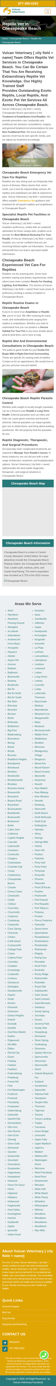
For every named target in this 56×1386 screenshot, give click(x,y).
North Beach (41, 813)
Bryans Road (15, 800)
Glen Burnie (14, 1131)
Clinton (11, 937)
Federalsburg (15, 1073)
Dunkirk (12, 1028)
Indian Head (14, 1234)
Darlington (13, 986)
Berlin (11, 718)
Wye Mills (40, 1230)
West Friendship (43, 1172)
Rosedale (40, 982)
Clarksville (13, 924)
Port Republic (42, 904)
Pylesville (40, 924)
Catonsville (14, 846)
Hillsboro (12, 1197)
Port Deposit (41, 900)
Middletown (41, 738)
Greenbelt (13, 1160)
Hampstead (14, 1176)
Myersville (40, 776)
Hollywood (13, 1201)
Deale (11, 999)
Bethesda (13, 722)
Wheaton (39, 1185)
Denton (11, 1003)
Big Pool (12, 730)
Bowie (11, 747)
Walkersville (41, 1156)
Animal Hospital (10, 1306)
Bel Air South (15, 697)
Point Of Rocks (42, 887)
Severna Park (42, 1024)
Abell (10, 610)
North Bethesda (43, 817)
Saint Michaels (42, 1003)
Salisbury (40, 1007)
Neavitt (38, 784)
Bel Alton (12, 701)
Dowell (11, 1019)
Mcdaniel (39, 726)
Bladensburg (14, 734)
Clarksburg (13, 920)
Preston (39, 916)
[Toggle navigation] (48, 11)
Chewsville (13, 895)
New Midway (41, 792)
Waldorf (39, 1152)
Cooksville (13, 974)
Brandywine (14, 763)
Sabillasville (41, 990)
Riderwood (40, 949)
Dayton (11, 995)
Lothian (39, 681)
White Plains (41, 1197)
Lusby (38, 689)
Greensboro (14, 1164)
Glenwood (13, 1147)
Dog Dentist (8, 1318)
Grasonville (14, 1156)
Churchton (13, 908)
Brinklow (12, 771)
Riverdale (40, 962)
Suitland (39, 1081)
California (13, 833)
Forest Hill (13, 1081)
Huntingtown (14, 1214)
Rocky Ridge (41, 974)
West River (40, 1176)
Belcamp (12, 705)
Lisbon (38, 672)
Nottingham (41, 825)
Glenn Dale (14, 1143)
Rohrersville (41, 978)
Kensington (41, 635)
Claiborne (13, 916)
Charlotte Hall (15, 867)
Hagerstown (14, 1172)
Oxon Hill (40, 850)
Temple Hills (41, 1102)
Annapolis (13, 648)
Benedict (12, 709)
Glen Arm (12, 1127)
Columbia (13, 962)
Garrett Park (14, 1119)
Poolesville (40, 895)
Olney (38, 833)
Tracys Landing (43, 1119)
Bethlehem (13, 726)
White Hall (40, 1189)
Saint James (41, 995)
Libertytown (41, 660)
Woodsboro (41, 1222)
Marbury (39, 705)
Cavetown (13, 850)
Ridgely (39, 953)
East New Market (17, 1032)
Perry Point (40, 867)
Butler (11, 825)
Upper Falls (41, 1139)
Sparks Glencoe (43, 1052)
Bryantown (13, 805)
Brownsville (14, 792)
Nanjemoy (40, 780)
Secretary (40, 1015)
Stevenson (40, 1061)
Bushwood (13, 821)
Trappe (38, 1123)
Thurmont (40, 1106)
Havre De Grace (16, 1185)
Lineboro (39, 664)
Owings (39, 838)
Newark (39, 800)
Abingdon (13, 627)
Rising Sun (40, 957)
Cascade (12, 842)
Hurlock (12, 1218)
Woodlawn (40, 1218)
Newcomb (40, 809)
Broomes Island (16, 788)
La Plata (39, 648)
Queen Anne (41, 928)
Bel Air (11, 689)
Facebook (37, 1382)
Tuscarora (40, 1127)
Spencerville (41, 1057)
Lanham (39, 652)
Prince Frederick (43, 920)
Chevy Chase (15, 891)
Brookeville (14, 776)
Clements (13, 933)
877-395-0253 (28, 3)
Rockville (40, 970)
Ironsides (39, 610)
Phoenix (39, 879)
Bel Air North (14, 693)
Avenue (12, 664)
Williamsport (41, 1205)
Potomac (39, 912)
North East (40, 821)
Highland (12, 1193)
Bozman (12, 755)
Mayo (37, 722)
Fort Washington (16, 1090)
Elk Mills (12, 1044)
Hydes (11, 1226)
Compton (12, 966)
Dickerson (13, 1011)
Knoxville (40, 643)
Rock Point (40, 966)
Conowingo (14, 970)
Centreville (13, 854)
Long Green (41, 676)
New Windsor (42, 796)
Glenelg (12, 1139)
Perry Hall (40, 862)
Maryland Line (42, 714)
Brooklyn (12, 784)
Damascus (13, 982)
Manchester (41, 701)
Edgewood (13, 1040)
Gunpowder (14, 1168)
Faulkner (12, 1069)
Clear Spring (14, 928)
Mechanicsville (42, 730)
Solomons (40, 1048)
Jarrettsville (41, 619)
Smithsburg (41, 1044)
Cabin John (14, 829)
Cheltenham (14, 875)
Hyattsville (13, 1222)
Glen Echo (13, 1135)
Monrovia (40, 747)
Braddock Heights (17, 759)
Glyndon (12, 1152)
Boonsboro (13, 738)
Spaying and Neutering (14, 1324)
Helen (11, 1189)
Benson (12, 714)
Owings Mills (41, 842)
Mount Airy (40, 763)
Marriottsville (41, 709)
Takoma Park (42, 1094)
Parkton (39, 854)
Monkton (39, 743)
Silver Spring (41, 1040)
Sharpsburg (41, 1032)
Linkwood (40, 668)
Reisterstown (42, 941)
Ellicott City (14, 1052)
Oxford (38, 846)
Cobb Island (14, 941)
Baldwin (12, 668)
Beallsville (13, 685)
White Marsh (41, 1193)
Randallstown (42, 937)
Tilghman (40, 1110)
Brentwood (13, 767)
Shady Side (41, 1028)
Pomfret (39, 891)
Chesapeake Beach (19, 38)
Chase (11, 871)
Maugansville (42, 718)
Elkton (11, 1048)
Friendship (13, 1102)
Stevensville (41, 1065)
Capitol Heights (16, 838)
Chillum (12, 904)
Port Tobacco (42, 908)
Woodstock (40, 1226)
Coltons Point (15, 957)
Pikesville (40, 883)
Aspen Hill (13, 660)
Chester (12, 887)
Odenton (39, 829)
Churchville (14, 912)
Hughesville (14, 1205)
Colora (11, 953)
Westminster (41, 1181)
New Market (41, 788)
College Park (15, 949)
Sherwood (40, 1036)
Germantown (14, 1123)
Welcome (40, 1168)
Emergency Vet (26, 200)
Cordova (12, 978)
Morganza (40, 759)
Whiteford (40, 1201)
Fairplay (12, 1061)
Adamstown (14, 635)
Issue (37, 614)
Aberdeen (13, 614)
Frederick (13, 1094)
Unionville (40, 1135)
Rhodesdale (41, 945)
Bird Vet (6, 1312)
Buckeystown (15, 809)
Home (5, 38)
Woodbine (40, 1214)
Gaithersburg (14, 1110)
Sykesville (40, 1090)
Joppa (38, 627)
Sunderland (41, 1086)
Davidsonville (15, 990)
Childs (11, 900)
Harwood (12, 1181)
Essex (11, 1057)
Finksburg (13, 1077)
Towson (39, 1114)
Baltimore (13, 672)
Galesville (13, 1114)
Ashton (11, 656)
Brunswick (13, 796)
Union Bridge (42, 1131)
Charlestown (14, 862)
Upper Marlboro (43, 1143)
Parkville (39, 858)
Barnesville (14, 676)
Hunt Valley (14, 1209)
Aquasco (12, 652)
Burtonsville (14, 817)
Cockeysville (14, 945)
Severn (38, 1019)
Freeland (12, 1098)
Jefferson (39, 623)
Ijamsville (13, 1230)
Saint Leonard (42, 999)
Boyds (11, 751)
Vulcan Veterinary (22, 1382)
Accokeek (13, 631)
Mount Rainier (42, 767)
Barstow (12, 681)
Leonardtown (42, 656)
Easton (11, 1036)
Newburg (39, 805)
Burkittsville (14, 813)
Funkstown (13, 1106)
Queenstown (41, 933)
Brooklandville (15, 780)
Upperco (39, 1147)
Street (38, 1069)
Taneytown (40, 1098)
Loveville (39, 685)
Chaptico (12, 858)
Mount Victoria (42, 771)
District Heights (16, 1015)
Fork (10, 1086)
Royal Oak (40, 986)
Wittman (39, 1209)
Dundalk (12, 1024)
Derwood (12, 1007)
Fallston (12, 1065)
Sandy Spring (42, 1011)
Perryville (40, 875)
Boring (11, 743)
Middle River (41, 734)
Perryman (40, 871)
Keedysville (41, 631)
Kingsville (40, 639)
